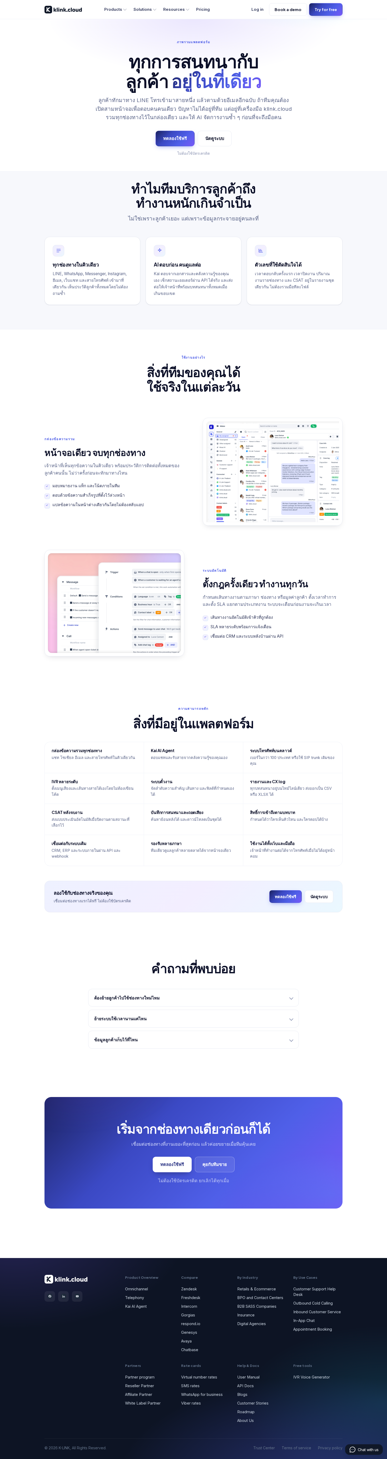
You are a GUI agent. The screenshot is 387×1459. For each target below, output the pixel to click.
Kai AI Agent (136, 1306)
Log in (257, 9)
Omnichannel (136, 1289)
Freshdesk (190, 1297)
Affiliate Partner (138, 1394)
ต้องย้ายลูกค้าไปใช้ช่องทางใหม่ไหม (127, 997)
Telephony (134, 1297)
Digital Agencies (251, 1323)
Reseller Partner (139, 1385)
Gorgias (188, 1315)
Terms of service (296, 1448)
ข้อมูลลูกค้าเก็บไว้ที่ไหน (116, 1039)
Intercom (189, 1306)
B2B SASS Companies (256, 1306)
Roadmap (246, 1412)
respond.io (190, 1323)
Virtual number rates (199, 1377)
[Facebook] (49, 1296)
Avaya (186, 1341)
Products (113, 9)
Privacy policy (330, 1448)
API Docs (245, 1385)
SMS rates (190, 1385)
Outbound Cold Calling (313, 1303)
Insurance (246, 1315)
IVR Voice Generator (311, 1377)
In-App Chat (304, 1320)
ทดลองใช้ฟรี (175, 138)
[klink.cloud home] (63, 9)
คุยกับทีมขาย (214, 1164)
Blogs (242, 1394)
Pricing (203, 9)
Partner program (140, 1377)
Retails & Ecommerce (256, 1289)
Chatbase (189, 1349)
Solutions (142, 9)
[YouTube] (77, 1296)
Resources (174, 9)
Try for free (326, 9)
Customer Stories (253, 1403)
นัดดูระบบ (214, 138)
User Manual (248, 1377)
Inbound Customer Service (317, 1312)
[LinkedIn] (63, 1296)
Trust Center (264, 1448)
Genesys (189, 1332)
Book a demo (288, 9)
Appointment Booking (312, 1329)
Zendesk (189, 1289)
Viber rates (191, 1403)
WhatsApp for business (202, 1394)
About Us (245, 1420)
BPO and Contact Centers (260, 1297)
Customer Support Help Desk (314, 1292)
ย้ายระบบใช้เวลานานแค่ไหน (120, 1018)
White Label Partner (143, 1403)
